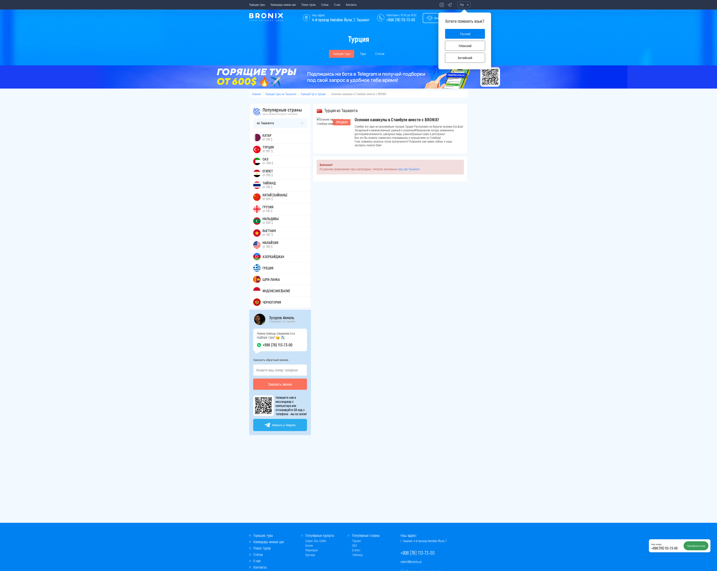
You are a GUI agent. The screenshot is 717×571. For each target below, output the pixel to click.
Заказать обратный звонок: (271, 360)
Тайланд (357, 555)
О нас (337, 4)
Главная (256, 94)
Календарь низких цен (283, 4)
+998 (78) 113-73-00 (400, 19)
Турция (356, 541)
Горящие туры (257, 4)
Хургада (310, 555)
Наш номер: (656, 544)
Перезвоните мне (696, 545)
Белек (309, 545)
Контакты (351, 4)
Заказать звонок (280, 384)
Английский (465, 58)
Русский (465, 34)
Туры (363, 54)
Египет (356, 550)
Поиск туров (309, 4)
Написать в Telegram (284, 425)
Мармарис (311, 550)
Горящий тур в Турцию (313, 94)
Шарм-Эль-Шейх (315, 541)
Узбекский (465, 46)
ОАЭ (354, 545)
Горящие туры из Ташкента (280, 94)
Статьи (324, 4)
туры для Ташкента (409, 169)
